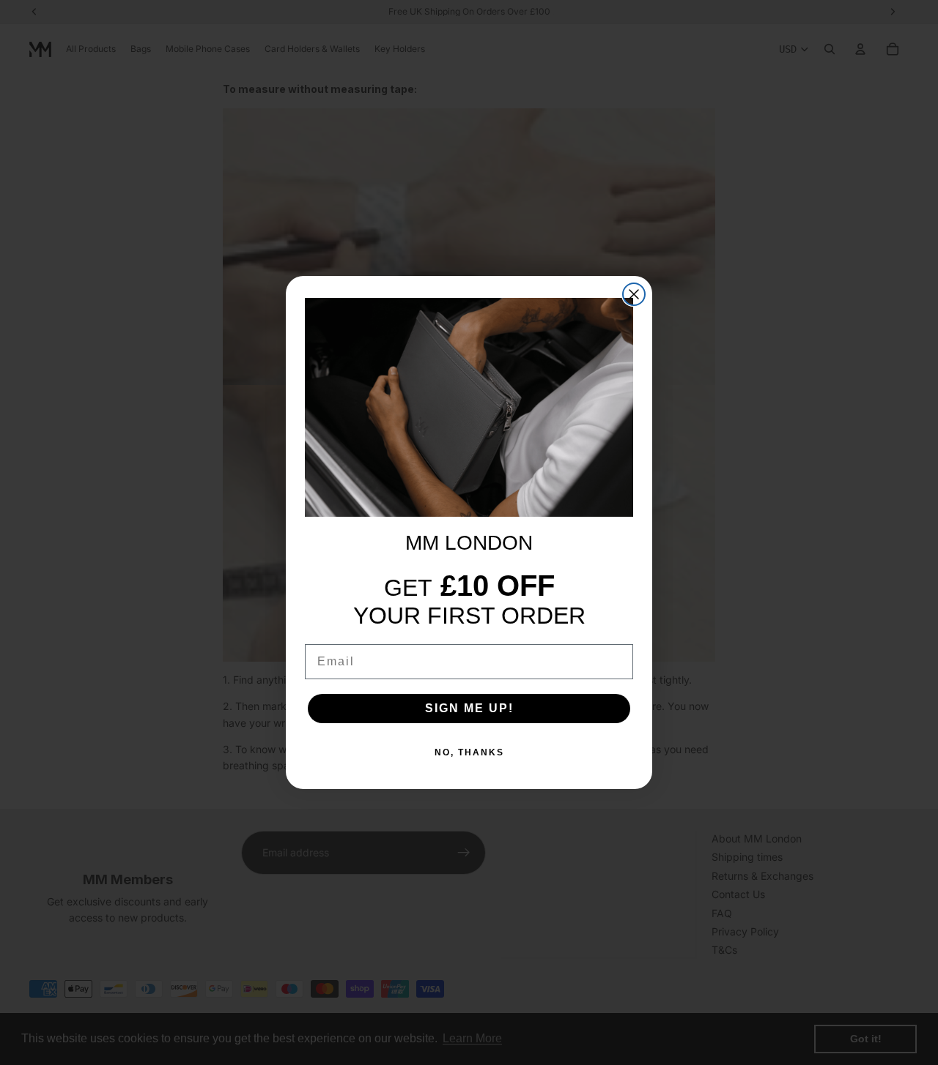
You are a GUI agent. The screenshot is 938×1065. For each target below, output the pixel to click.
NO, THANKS (469, 752)
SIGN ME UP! (469, 708)
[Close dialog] (634, 294)
